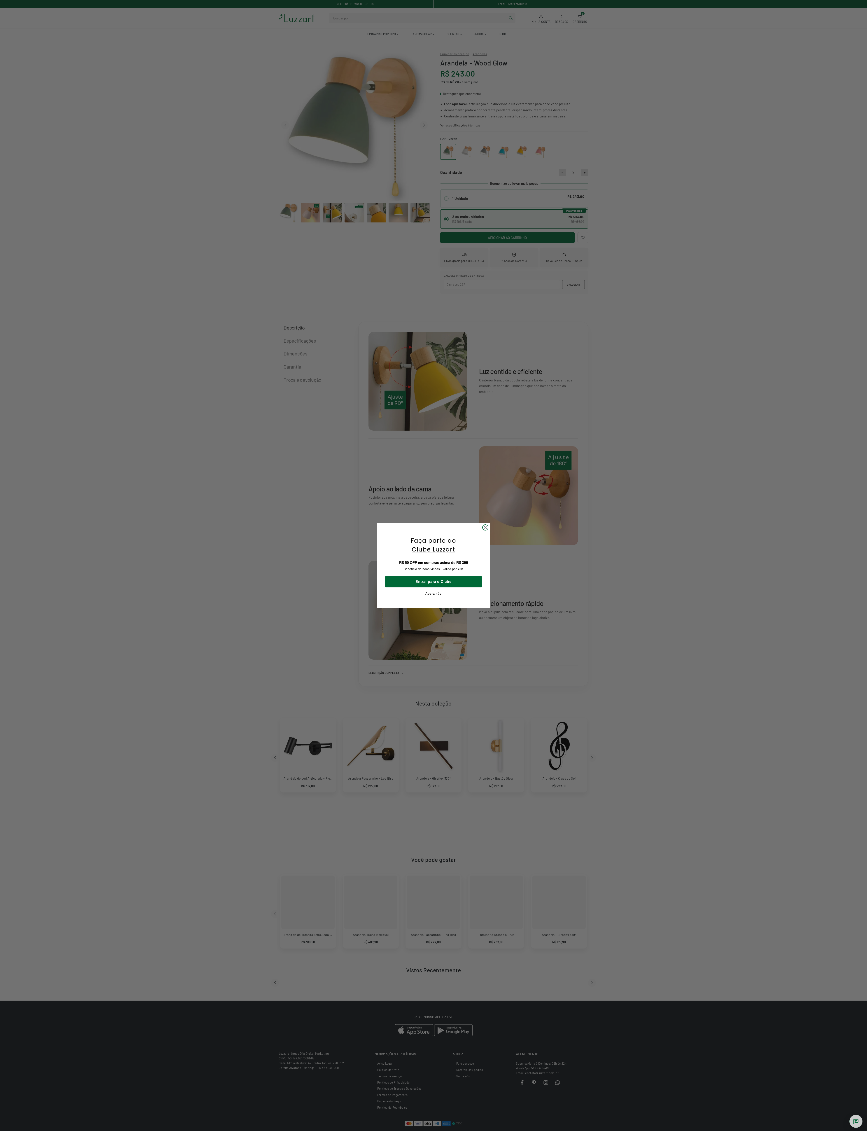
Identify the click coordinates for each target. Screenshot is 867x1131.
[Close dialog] (485, 527)
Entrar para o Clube (433, 582)
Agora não (433, 593)
